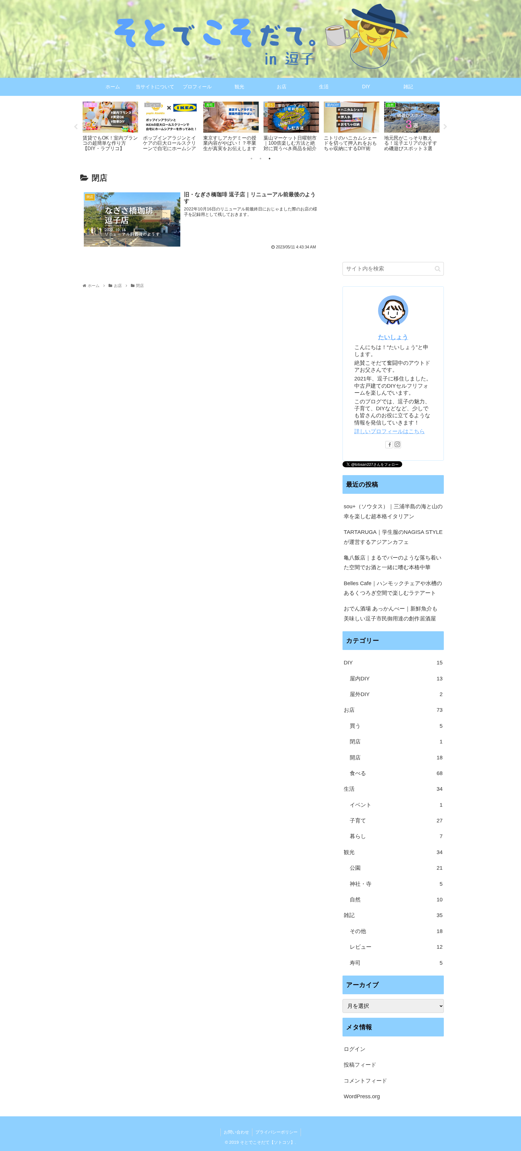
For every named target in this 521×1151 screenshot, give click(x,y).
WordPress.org (362, 1096)
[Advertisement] (393, 210)
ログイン (354, 1049)
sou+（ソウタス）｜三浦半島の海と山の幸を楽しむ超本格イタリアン (393, 511)
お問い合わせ (236, 1132)
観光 (393, 852)
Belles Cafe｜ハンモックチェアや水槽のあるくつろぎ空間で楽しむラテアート (393, 588)
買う (396, 726)
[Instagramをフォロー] (397, 444)
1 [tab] (251, 159)
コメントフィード (365, 1081)
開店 (396, 758)
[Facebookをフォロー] (389, 444)
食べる (396, 773)
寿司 (396, 963)
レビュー (396, 947)
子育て (396, 821)
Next (445, 127)
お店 (393, 710)
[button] (437, 268)
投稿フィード (360, 1065)
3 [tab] (270, 159)
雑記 (393, 915)
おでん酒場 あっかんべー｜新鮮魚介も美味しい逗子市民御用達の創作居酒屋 (390, 613)
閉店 (396, 742)
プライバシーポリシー (276, 1132)
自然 (396, 900)
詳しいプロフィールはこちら (389, 431)
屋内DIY (396, 679)
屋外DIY (396, 694)
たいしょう (393, 337)
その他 (396, 931)
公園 (396, 868)
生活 (393, 789)
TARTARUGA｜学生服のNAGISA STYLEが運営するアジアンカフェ (393, 537)
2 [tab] (260, 159)
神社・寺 (396, 884)
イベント (396, 805)
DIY (393, 663)
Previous (76, 127)
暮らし (396, 836)
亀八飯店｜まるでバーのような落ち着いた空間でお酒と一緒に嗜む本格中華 (392, 562)
